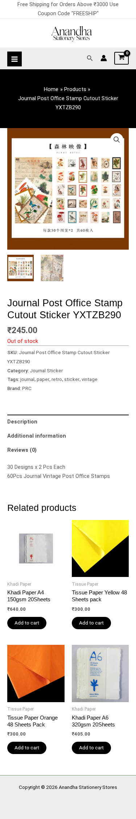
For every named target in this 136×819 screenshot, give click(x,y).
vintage (90, 379)
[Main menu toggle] (14, 59)
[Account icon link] (103, 58)
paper (43, 379)
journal (27, 379)
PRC (27, 388)
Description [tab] (22, 421)
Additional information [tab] (36, 436)
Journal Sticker (46, 370)
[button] (90, 58)
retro (56, 379)
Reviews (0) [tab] (22, 450)
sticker (71, 379)
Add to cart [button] (27, 623)
